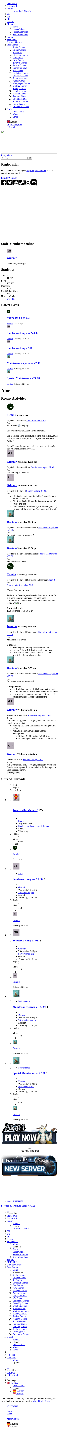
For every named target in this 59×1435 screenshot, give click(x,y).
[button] (29, 60)
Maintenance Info (26, 1086)
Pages (9, 1413)
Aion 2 (51, 580)
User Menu (18, 1385)
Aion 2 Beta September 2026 (20, 585)
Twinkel (10, 323)
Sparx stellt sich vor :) (19, 317)
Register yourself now (36, 170)
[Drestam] (10, 516)
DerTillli (10, 299)
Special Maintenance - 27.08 (23, 378)
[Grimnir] (10, 456)
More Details (38, 1401)
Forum (10, 1411)
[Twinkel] (10, 409)
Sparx (21, 821)
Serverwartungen (26, 892)
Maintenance (24, 1001)
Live (20, 873)
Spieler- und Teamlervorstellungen (33, 826)
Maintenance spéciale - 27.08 (23, 363)
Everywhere (6, 155)
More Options (13, 1419)
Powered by (18, 1206)
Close (47, 1401)
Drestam (10, 369)
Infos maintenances (27, 1020)
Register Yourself (9, 178)
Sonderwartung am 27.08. (22, 332)
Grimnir (12, 257)
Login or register (14, 124)
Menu (15, 1223)
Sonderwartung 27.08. (20, 347)
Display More (13, 773)
